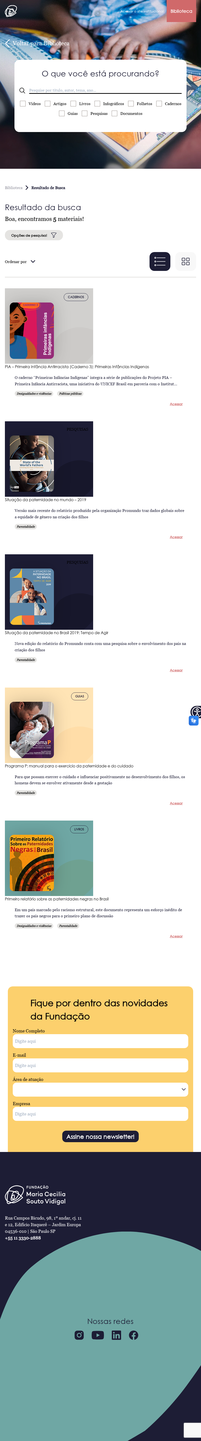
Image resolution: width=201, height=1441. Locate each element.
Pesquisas (99, 113)
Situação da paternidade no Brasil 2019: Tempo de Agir (56, 632)
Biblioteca (181, 11)
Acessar (176, 404)
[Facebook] (133, 1335)
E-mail (19, 1055)
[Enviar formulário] (22, 91)
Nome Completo (29, 1030)
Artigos (59, 104)
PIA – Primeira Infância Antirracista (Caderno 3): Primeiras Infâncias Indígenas (77, 366)
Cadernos (173, 104)
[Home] (11, 11)
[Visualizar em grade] (185, 261)
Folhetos (144, 104)
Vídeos (35, 104)
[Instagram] (79, 1335)
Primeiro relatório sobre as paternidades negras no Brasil (57, 898)
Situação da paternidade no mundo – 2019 (45, 499)
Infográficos (113, 104)
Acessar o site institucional (142, 11)
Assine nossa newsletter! (100, 1136)
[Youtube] (98, 1335)
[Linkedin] (116, 1335)
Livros (84, 104)
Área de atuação (28, 1079)
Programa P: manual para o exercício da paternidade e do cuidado (69, 765)
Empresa (21, 1103)
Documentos (131, 113)
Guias (73, 113)
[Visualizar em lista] (160, 261)
